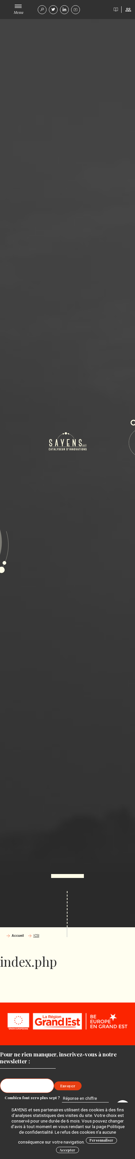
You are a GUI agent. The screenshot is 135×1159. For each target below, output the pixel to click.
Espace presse (115, 9)
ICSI (36, 935)
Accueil (18, 935)
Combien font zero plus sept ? (33, 1097)
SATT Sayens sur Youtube (75, 9)
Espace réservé (128, 9)
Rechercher (42, 9)
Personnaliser (101, 1140)
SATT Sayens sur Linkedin (64, 9)
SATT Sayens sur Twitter (53, 9)
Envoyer (67, 1085)
